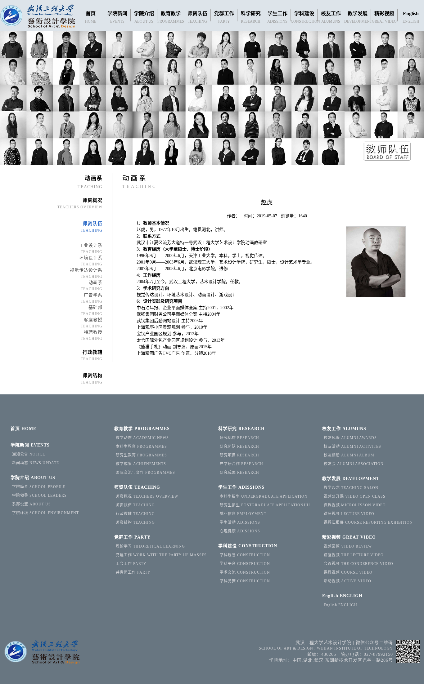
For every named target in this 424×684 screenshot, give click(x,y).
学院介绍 (33, 477)
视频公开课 (355, 496)
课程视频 (348, 572)
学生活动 (240, 522)
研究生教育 (141, 455)
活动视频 (347, 581)
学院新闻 (30, 445)
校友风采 (350, 438)
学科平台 (245, 564)
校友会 (354, 464)
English (342, 595)
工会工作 (131, 564)
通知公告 (28, 454)
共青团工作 (133, 572)
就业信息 (243, 514)
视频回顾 (348, 546)
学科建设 (247, 546)
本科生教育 (141, 446)
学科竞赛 (245, 581)
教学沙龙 (351, 488)
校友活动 (352, 446)
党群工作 (132, 537)
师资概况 (147, 496)
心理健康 (240, 531)
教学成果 (141, 464)
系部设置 (31, 504)
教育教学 (142, 428)
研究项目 (239, 455)
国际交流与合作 (145, 472)
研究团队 (239, 446)
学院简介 (38, 487)
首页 (23, 428)
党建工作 (161, 555)
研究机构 (239, 438)
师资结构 (135, 522)
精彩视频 (349, 537)
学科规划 (245, 555)
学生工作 (241, 487)
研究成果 (239, 472)
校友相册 (349, 455)
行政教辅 (135, 514)
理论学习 (150, 546)
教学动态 (142, 438)
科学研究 (241, 428)
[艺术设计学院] (37, 16)
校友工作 (344, 428)
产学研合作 (241, 464)
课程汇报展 (368, 522)
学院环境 (45, 513)
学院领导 (39, 495)
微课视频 (355, 505)
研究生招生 (265, 505)
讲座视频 (349, 514)
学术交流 (245, 572)
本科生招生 (264, 496)
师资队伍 (137, 487)
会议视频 (358, 564)
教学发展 (350, 478)
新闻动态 (35, 463)
